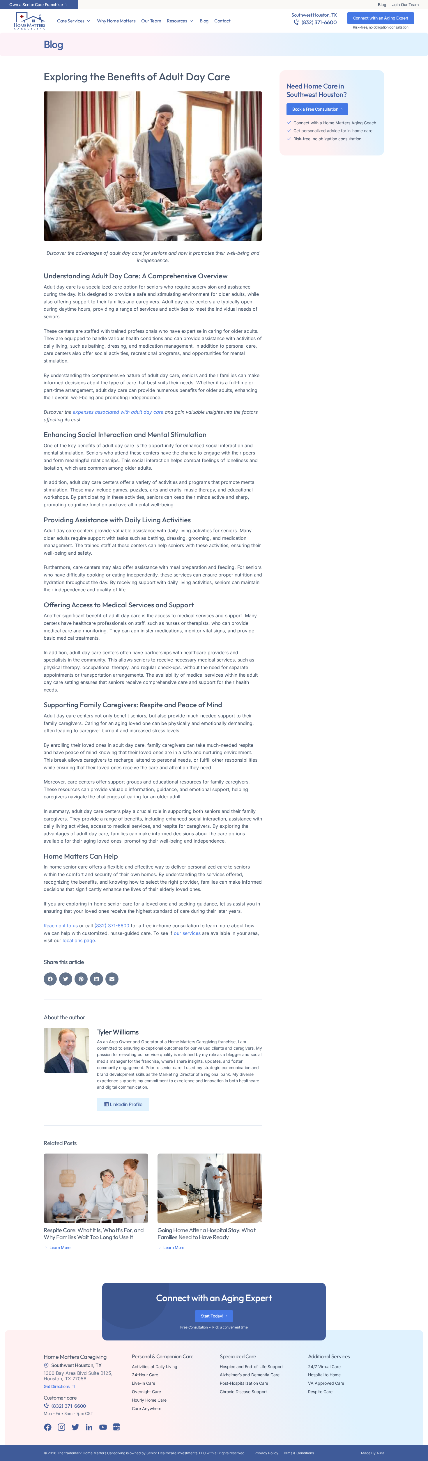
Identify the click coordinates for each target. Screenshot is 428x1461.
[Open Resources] (191, 21)
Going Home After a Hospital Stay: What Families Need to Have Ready (206, 1233)
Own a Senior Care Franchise (36, 4)
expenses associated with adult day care (118, 412)
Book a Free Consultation (315, 109)
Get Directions (57, 1386)
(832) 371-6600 (319, 22)
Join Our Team (405, 5)
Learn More (59, 1247)
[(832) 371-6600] (296, 22)
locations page (79, 940)
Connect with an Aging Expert (380, 17)
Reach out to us (61, 925)
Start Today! (212, 1315)
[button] (50, 979)
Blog (382, 5)
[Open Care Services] (88, 21)
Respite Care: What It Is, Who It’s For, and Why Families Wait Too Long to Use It (94, 1233)
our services (187, 933)
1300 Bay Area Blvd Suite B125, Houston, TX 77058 (78, 1376)
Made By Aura (372, 1453)
